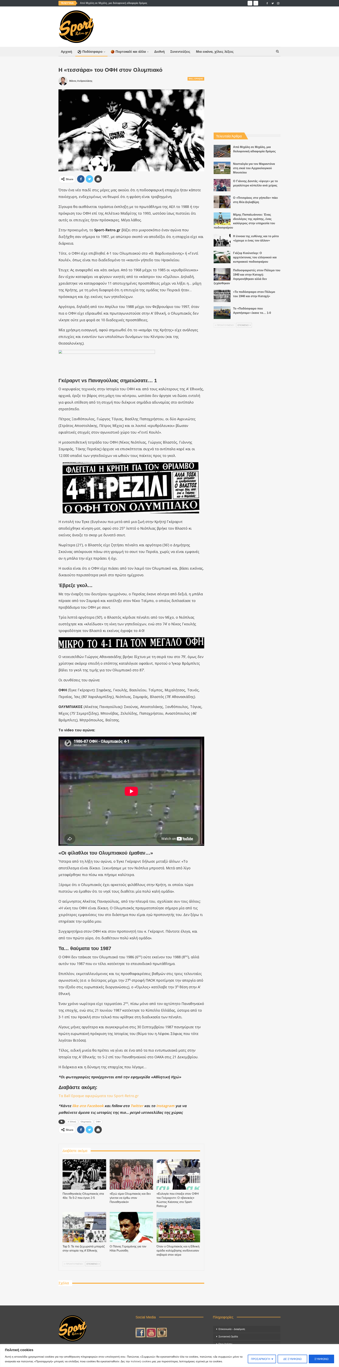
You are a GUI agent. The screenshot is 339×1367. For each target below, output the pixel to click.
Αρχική (66, 52)
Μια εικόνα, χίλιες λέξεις (215, 52)
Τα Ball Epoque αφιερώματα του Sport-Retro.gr (98, 1095)
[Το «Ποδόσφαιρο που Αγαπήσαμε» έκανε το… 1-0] (222, 312)
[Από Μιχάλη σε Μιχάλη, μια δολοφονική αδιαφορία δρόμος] (222, 151)
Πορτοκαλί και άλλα (131, 52)
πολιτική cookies (141, 1361)
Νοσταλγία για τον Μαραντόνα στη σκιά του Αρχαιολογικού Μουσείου (119, 3)
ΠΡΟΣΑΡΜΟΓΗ (260, 1359)
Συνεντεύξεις (180, 52)
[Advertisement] (208, 25)
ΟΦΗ (98, 1122)
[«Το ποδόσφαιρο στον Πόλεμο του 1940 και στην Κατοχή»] (222, 296)
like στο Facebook (88, 1105)
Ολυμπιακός (86, 1122)
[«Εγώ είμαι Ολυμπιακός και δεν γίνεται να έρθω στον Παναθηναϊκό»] (131, 1174)
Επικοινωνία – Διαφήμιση (232, 1329)
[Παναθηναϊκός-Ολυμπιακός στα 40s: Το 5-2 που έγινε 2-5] (84, 1174)
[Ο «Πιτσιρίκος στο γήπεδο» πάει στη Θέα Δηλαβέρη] (222, 202)
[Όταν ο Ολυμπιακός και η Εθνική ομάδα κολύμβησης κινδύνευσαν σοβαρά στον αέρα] (178, 1227)
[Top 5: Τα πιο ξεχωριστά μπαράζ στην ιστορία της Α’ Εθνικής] (84, 1227)
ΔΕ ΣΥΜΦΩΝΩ (292, 1359)
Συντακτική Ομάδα (228, 1336)
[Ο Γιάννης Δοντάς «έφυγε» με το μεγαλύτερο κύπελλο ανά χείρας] (222, 185)
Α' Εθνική (72, 1122)
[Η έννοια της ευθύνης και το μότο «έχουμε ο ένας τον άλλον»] (222, 240)
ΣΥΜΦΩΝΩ (321, 1359)
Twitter (136, 1105)
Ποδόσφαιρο (92, 52)
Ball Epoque (196, 79)
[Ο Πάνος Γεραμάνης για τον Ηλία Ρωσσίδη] (131, 1227)
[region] (169, 1355)
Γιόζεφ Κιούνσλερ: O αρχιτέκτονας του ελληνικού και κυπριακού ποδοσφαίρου (255, 257)
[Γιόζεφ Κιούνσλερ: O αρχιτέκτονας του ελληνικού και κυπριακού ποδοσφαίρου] (222, 257)
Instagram (165, 1105)
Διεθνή (159, 52)
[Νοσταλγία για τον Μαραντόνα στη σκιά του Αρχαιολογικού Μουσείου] (222, 168)
